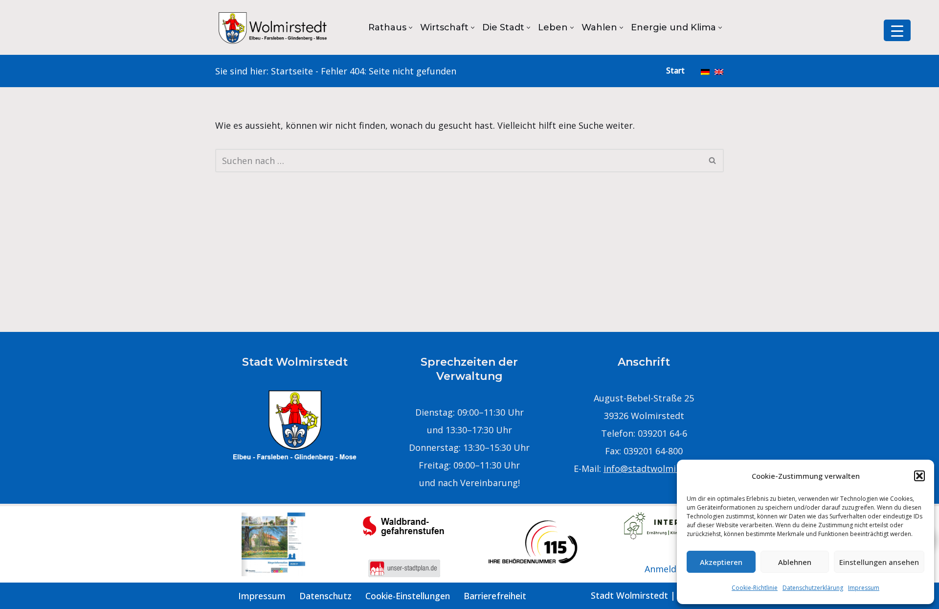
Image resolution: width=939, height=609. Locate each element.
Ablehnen (794, 562)
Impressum (863, 588)
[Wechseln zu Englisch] (719, 71)
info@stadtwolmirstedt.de (659, 468)
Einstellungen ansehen (879, 562)
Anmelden (666, 569)
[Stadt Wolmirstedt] (274, 27)
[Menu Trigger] (897, 30)
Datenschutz (325, 596)
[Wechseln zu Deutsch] (705, 71)
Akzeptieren (721, 562)
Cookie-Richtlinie (755, 588)
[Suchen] (713, 160)
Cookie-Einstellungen (407, 596)
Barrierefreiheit (495, 596)
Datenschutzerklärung (812, 588)
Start (675, 70)
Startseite (292, 71)
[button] (919, 476)
